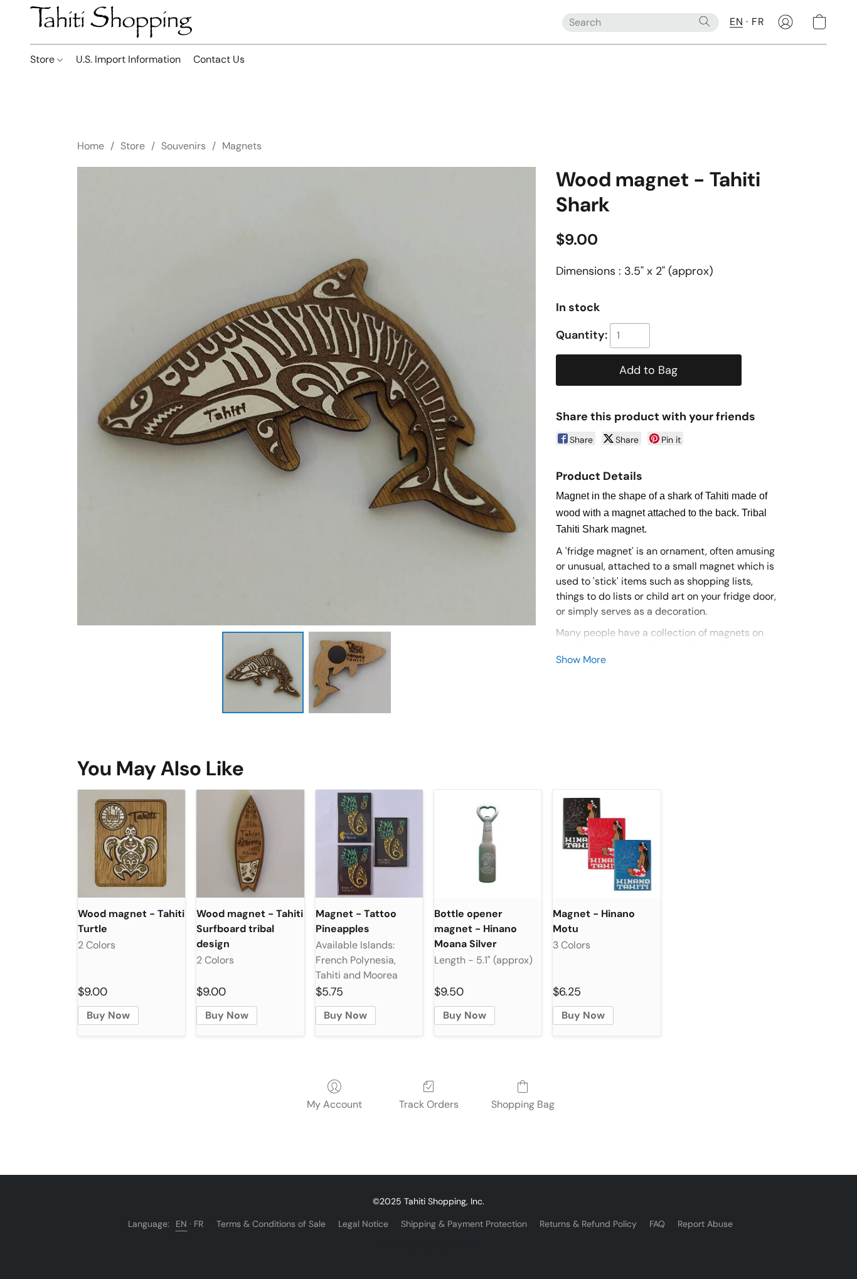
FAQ (657, 1223)
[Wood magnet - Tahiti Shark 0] (263, 672)
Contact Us (219, 59)
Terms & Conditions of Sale (271, 1223)
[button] (111, 22)
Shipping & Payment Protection (464, 1223)
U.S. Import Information (128, 59)
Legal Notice (363, 1223)
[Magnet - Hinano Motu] (606, 843)
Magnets (242, 145)
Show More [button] (581, 659)
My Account (334, 1104)
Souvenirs (183, 145)
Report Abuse (705, 1223)
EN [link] (182, 1223)
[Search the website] (704, 21)
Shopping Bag (523, 1104)
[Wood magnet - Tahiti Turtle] (131, 843)
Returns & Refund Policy (588, 1223)
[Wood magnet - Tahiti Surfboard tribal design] (250, 843)
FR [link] (199, 1223)
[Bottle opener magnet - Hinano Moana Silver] (487, 843)
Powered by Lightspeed (429, 1245)
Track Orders (429, 1104)
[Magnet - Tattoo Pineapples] (369, 843)
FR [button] (758, 21)
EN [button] (736, 21)
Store (43, 59)
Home (90, 145)
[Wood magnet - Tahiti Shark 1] (349, 672)
